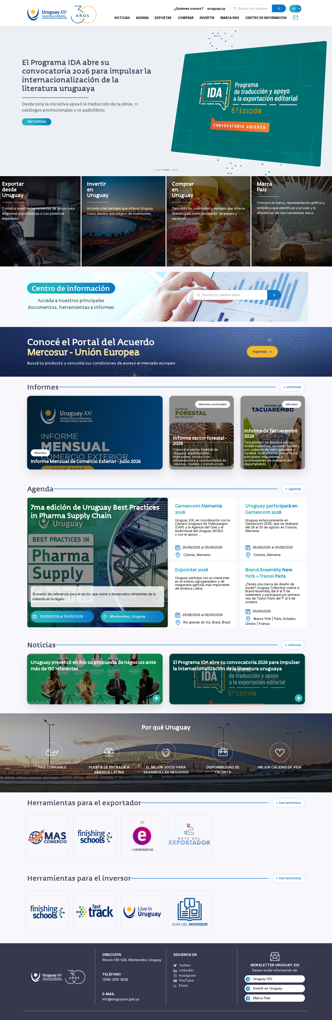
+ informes (292, 387)
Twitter (184, 965)
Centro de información (71, 288)
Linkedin (185, 970)
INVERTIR (207, 18)
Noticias (122, 18)
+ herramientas (288, 803)
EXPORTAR (163, 18)
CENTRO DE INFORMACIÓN (266, 18)
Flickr (182, 985)
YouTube (186, 980)
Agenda (142, 18)
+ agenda (293, 489)
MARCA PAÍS (229, 18)
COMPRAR (186, 18)
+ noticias (293, 645)
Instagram (187, 975)
